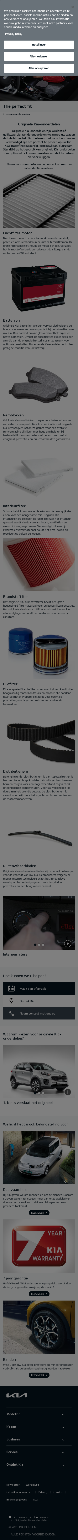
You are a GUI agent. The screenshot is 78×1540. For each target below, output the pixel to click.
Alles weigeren (39, 56)
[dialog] (39, 38)
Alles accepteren (38, 68)
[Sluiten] (72, 7)
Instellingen (39, 44)
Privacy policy (13, 33)
